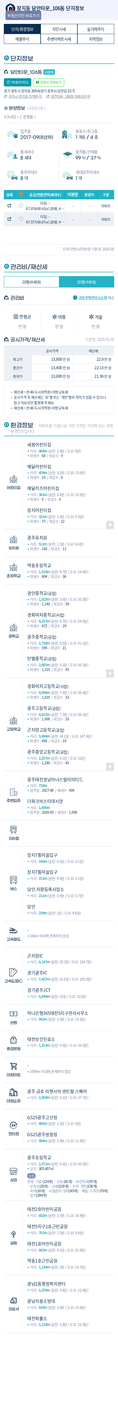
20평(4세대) (31, 282)
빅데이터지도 (20, 82)
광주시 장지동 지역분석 (25, 96)
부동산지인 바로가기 (23, 15)
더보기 (110, 525)
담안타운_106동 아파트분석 (70, 96)
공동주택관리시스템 (93, 297)
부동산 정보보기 (50, 82)
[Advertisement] (59, 1360)
